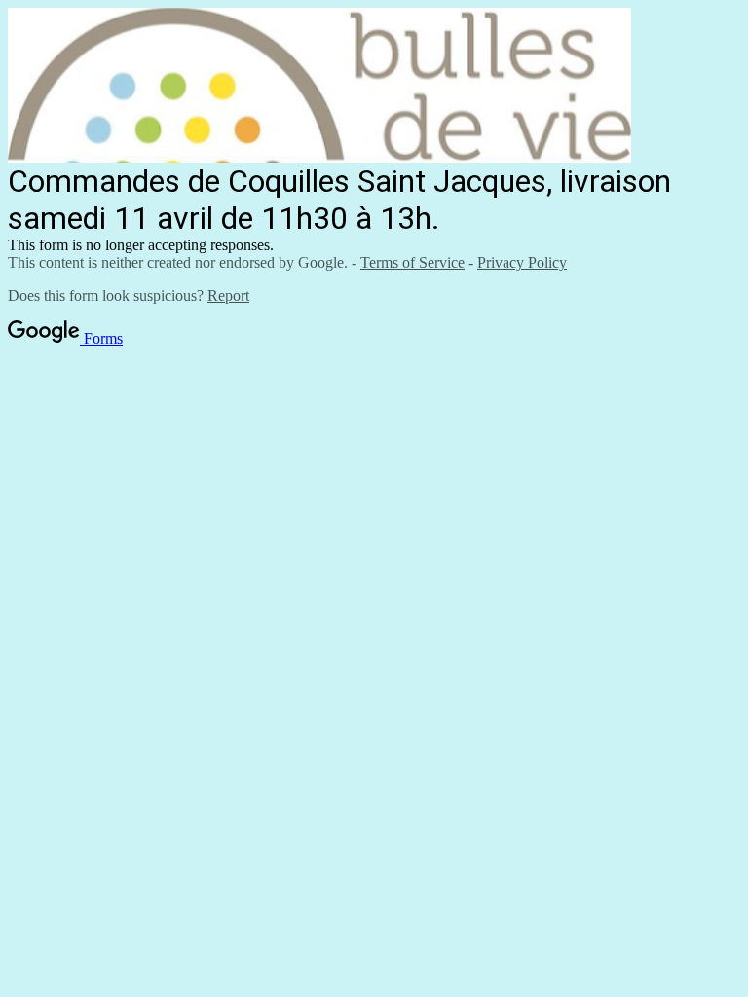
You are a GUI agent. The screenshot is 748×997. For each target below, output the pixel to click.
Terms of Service (412, 262)
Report (228, 295)
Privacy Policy (522, 262)
